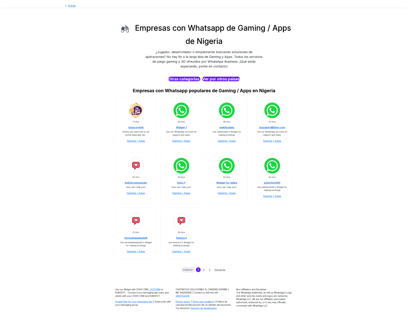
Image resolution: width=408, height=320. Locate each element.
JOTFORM (154, 289)
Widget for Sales (226, 182)
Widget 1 (181, 127)
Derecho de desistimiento (204, 308)
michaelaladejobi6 (135, 238)
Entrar (72, 5)
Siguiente (219, 269)
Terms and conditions (203, 301)
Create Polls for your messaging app (134, 301)
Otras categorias (184, 79)
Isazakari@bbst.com (272, 127)
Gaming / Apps (136, 141)
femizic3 (181, 238)
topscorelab (136, 127)
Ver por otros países (221, 79)
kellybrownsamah (136, 182)
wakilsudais (226, 127)
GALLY (181, 182)
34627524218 (182, 296)
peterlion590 (272, 182)
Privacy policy (183, 301)
